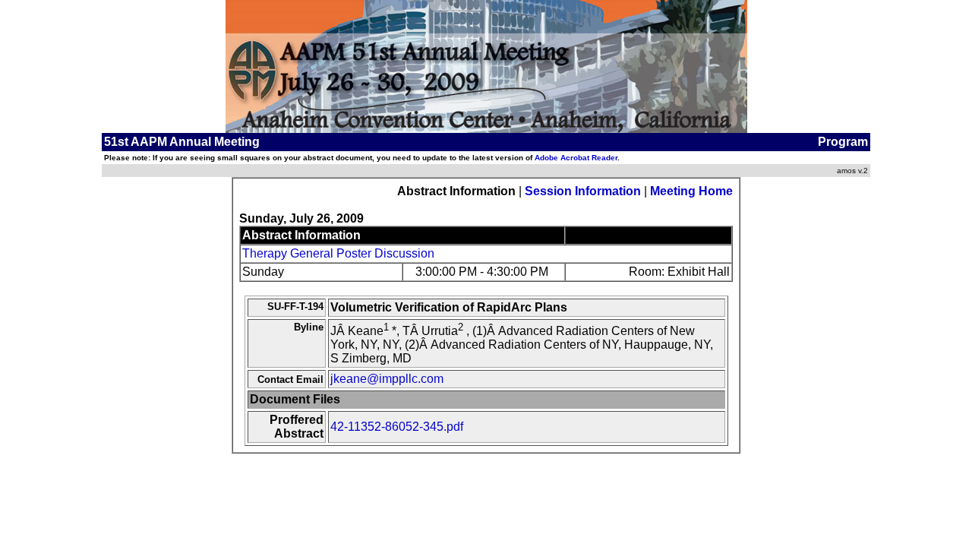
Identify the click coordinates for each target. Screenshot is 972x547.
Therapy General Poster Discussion (338, 253)
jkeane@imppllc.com (386, 378)
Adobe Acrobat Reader (576, 157)
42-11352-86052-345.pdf (396, 426)
